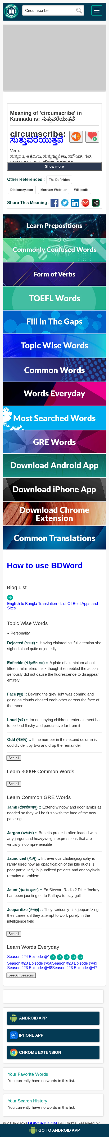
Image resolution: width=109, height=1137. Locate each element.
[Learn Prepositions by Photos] (54, 236)
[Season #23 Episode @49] (67, 958)
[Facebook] (56, 205)
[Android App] (54, 476)
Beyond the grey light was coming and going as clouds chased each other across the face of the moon (53, 700)
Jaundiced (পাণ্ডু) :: (24, 858)
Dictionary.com (21, 190)
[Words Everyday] (54, 404)
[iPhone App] (54, 500)
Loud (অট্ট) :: (18, 719)
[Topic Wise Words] (54, 356)
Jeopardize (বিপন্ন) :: (25, 909)
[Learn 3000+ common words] (54, 380)
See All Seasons (21, 975)
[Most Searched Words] (54, 428)
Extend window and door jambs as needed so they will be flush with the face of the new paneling (54, 813)
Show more (54, 166)
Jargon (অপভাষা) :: (23, 832)
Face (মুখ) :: (17, 694)
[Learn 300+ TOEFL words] (54, 308)
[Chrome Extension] (54, 524)
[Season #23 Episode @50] (60, 958)
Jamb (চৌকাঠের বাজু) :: (24, 807)
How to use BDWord (45, 565)
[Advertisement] (54, 58)
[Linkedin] (76, 205)
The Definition (59, 180)
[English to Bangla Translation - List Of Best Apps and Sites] (10, 599)
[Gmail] (86, 205)
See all (13, 758)
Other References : (26, 179)
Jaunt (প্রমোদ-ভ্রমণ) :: (25, 889)
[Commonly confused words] (54, 260)
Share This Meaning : (28, 202)
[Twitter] (66, 205)
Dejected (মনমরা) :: (23, 643)
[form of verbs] (54, 284)
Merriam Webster (53, 190)
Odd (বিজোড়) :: (19, 739)
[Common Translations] (54, 548)
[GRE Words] (54, 452)
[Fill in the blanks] (54, 332)
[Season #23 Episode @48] (74, 958)
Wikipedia (81, 190)
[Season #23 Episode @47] (80, 958)
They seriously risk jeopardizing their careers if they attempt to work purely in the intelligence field (52, 915)
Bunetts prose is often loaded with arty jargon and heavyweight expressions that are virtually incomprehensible (52, 838)
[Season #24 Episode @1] (53, 958)
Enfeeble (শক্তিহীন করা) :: (28, 662)
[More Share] (96, 205)
